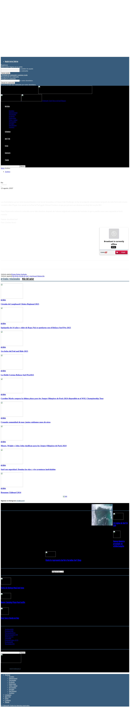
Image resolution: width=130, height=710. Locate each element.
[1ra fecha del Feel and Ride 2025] (12, 345)
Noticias (7, 106)
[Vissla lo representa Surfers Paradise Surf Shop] (51, 556)
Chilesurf (4, 184)
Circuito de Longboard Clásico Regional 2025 (20, 304)
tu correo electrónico (26, 80)
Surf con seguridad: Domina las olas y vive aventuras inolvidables (28, 469)
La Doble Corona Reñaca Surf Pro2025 (17, 375)
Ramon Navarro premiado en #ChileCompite (119, 543)
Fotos (6, 146)
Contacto (7, 153)
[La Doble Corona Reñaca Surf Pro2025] (12, 369)
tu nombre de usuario (26, 69)
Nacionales (12, 114)
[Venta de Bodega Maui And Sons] (6, 584)
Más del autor (28, 279)
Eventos (11, 111)
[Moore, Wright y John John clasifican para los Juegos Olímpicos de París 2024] (12, 440)
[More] (40, 191)
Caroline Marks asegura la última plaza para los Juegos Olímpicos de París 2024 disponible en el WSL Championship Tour (52, 398)
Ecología (12, 116)
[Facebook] (4, 191)
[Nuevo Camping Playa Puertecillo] (6, 598)
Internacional (13, 113)
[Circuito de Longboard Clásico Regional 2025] (12, 298)
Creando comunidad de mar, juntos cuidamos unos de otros (25, 422)
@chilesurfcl (20, 501)
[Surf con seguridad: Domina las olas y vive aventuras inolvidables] (12, 463)
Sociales (11, 123)
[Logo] (11, 101)
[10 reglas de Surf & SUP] (118, 519)
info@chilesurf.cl (15, 669)
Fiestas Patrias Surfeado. (19, 274)
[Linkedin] (26, 191)
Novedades (12, 122)
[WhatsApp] (18, 191)
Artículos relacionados (10, 279)
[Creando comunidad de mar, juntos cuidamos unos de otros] (12, 416)
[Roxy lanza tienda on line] (5, 614)
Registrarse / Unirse (11, 62)
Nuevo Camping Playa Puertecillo (13, 602)
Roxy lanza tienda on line (10, 618)
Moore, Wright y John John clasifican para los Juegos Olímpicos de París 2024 (34, 446)
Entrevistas (12, 118)
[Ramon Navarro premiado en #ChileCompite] (116, 537)
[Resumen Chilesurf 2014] (12, 486)
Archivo (11, 127)
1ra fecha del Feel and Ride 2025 (14, 351)
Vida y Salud (13, 120)
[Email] (33, 191)
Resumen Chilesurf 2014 (11, 492)
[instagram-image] (11, 515)
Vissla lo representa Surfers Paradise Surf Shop (63, 560)
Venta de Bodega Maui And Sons (12, 588)
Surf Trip (7, 139)
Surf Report (12, 125)
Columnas (7, 132)
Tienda (7, 160)
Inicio (2, 168)
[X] (11, 191)
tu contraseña (24, 71)
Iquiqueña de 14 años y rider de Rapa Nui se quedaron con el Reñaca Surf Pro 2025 (36, 328)
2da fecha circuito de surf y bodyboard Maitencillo (28, 276)
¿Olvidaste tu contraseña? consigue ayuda (14, 75)
